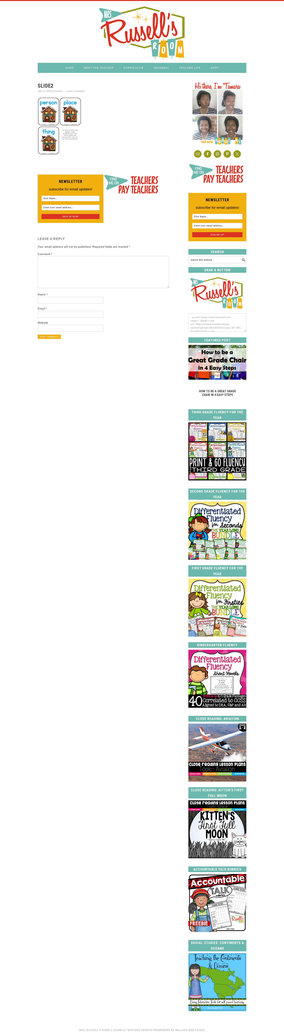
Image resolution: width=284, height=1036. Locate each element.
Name (42, 294)
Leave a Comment (75, 91)
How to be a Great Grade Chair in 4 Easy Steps (217, 393)
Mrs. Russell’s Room (94, 1030)
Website (43, 322)
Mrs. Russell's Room (142, 32)
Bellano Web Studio (190, 1030)
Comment (45, 254)
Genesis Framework (155, 1030)
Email (42, 308)
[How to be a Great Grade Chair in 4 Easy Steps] (217, 378)
